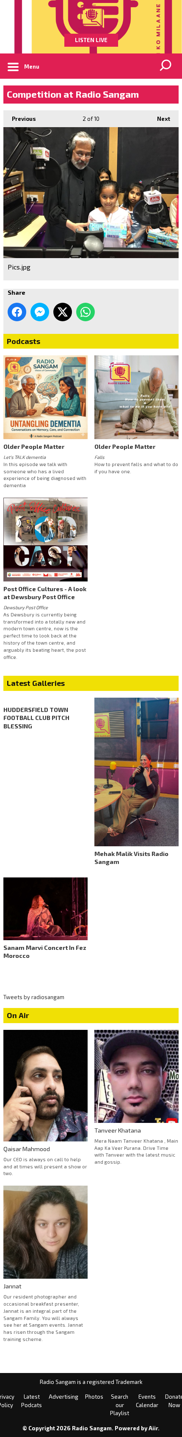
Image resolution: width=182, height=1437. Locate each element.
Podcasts (23, 341)
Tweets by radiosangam (33, 997)
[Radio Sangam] (91, 16)
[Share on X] (62, 312)
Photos (94, 1396)
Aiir (153, 1428)
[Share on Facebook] (17, 312)
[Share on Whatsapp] (85, 312)
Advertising (63, 1396)
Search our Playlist (119, 1404)
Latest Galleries (36, 683)
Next (159, 118)
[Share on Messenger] (39, 312)
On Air (18, 1015)
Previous (19, 118)
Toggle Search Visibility (166, 66)
